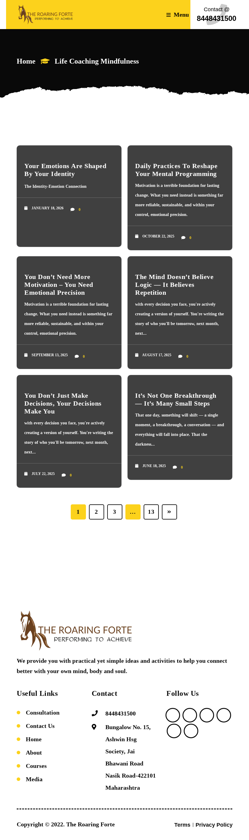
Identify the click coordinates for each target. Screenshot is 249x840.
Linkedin (207, 715)
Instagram (191, 731)
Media (34, 779)
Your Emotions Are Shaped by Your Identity (65, 170)
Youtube (224, 715)
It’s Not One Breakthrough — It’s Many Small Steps (176, 399)
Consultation (43, 712)
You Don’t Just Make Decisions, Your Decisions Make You (63, 403)
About (34, 752)
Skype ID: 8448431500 (189, 715)
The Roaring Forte (90, 824)
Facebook (174, 731)
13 (151, 511)
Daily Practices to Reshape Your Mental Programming (176, 170)
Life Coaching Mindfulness (97, 61)
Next (169, 512)
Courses (36, 765)
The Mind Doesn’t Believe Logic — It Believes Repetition (174, 284)
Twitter (172, 715)
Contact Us (40, 725)
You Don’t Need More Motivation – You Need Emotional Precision (58, 284)
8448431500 (120, 713)
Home (26, 61)
